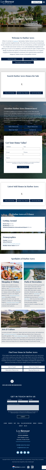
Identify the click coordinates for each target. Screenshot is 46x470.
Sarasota (15, 41)
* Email (7, 152)
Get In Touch (36, 2)
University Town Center (12, 302)
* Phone (25, 152)
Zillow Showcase (26, 423)
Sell (18, 423)
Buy (15, 423)
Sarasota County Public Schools (11, 243)
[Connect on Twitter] (17, 452)
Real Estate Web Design (17, 461)
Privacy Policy (35, 459)
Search (10, 423)
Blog (25, 425)
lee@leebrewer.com (23, 447)
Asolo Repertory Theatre (21, 336)
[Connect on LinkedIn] (24, 452)
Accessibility (41, 459)
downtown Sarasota (14, 288)
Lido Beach (37, 293)
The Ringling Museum (10, 334)
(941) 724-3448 (25, 445)
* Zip (24, 146)
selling (13, 111)
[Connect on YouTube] (28, 452)
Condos (40, 423)
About (21, 425)
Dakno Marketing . (29, 461)
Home (5, 423)
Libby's (18, 290)
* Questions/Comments (13, 404)
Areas (34, 423)
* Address (8, 146)
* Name (8, 157)
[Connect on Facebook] (21, 452)
